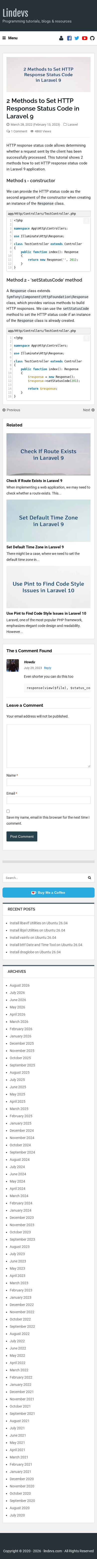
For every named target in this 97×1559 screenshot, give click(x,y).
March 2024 (19, 1196)
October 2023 (20, 1232)
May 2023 (17, 1268)
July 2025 (17, 1080)
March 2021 (19, 1457)
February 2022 (21, 1377)
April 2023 (17, 1276)
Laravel (73, 124)
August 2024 (20, 1160)
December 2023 (22, 1218)
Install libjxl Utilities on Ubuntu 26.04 (37, 930)
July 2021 (17, 1428)
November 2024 (22, 1138)
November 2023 (22, 1225)
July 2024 (17, 1167)
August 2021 (20, 1421)
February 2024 (21, 1203)
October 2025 (20, 1058)
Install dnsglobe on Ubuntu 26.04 (35, 952)
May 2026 (17, 1007)
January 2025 (20, 1123)
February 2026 (21, 1029)
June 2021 (18, 1435)
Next (86, 410)
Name (12, 775)
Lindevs (15, 13)
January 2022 (20, 1385)
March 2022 (19, 1370)
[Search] (90, 877)
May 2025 (17, 1094)
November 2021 (22, 1399)
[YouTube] (84, 38)
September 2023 (22, 1239)
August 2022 (20, 1334)
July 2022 (17, 1341)
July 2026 (17, 993)
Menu (12, 38)
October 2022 (20, 1319)
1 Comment (19, 131)
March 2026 (19, 1022)
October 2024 (20, 1145)
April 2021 (17, 1450)
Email (11, 793)
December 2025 (22, 1043)
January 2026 (20, 1036)
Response (45, 203)
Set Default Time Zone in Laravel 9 (35, 547)
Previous (13, 410)
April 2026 (17, 1014)
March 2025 (19, 1109)
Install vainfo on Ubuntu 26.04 (33, 938)
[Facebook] (69, 38)
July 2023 (17, 1254)
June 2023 (18, 1261)
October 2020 (20, 1493)
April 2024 (17, 1189)
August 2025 (20, 1072)
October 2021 (20, 1406)
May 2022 (17, 1356)
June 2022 (18, 1348)
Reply (47, 668)
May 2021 (17, 1443)
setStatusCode (76, 309)
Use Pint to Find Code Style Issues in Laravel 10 (46, 613)
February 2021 (21, 1464)
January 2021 (20, 1472)
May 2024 (17, 1181)
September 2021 (22, 1414)
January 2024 (20, 1210)
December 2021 (22, 1392)
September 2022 (22, 1326)
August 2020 (20, 1508)
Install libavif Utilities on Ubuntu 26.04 (39, 923)
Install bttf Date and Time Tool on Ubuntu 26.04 (46, 945)
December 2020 (22, 1479)
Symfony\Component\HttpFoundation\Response (47, 297)
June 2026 (18, 1000)
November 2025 (22, 1051)
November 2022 (22, 1312)
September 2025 (22, 1065)
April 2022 (17, 1363)
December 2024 (22, 1131)
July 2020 (17, 1515)
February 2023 (21, 1290)
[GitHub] (92, 38)
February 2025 (21, 1116)
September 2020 (22, 1501)
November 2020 (22, 1486)
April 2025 (17, 1101)
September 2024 (22, 1152)
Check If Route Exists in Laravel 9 (34, 481)
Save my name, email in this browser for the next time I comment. (48, 820)
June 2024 (18, 1174)
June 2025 (18, 1087)
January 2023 (20, 1297)
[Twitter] (76, 38)
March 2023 (19, 1283)
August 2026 (20, 985)
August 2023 (20, 1247)
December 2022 (22, 1305)
